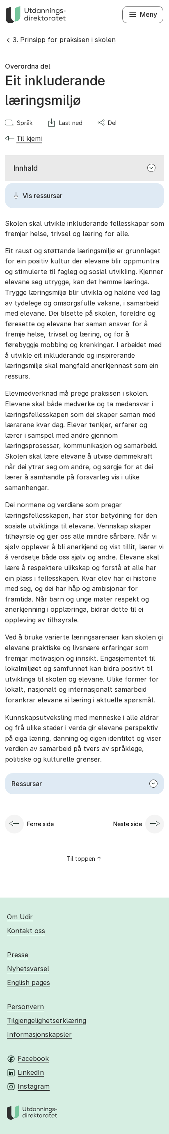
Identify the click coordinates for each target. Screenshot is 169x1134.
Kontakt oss (26, 931)
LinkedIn (31, 1072)
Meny (148, 14)
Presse (17, 955)
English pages (28, 982)
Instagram (34, 1086)
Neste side (127, 823)
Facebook (33, 1058)
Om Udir (20, 917)
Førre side (40, 823)
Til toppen (80, 858)
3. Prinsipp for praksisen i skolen (64, 40)
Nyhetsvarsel (28, 969)
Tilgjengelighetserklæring (46, 1020)
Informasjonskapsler (39, 1034)
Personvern (25, 1007)
